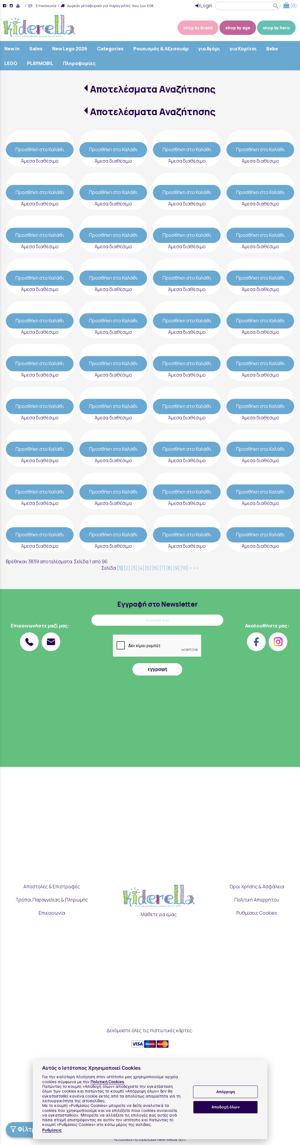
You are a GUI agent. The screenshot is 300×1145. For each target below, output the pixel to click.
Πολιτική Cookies (107, 1081)
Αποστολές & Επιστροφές (51, 886)
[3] (134, 568)
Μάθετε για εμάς (159, 914)
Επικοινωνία (45, 5)
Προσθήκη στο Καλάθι (40, 149)
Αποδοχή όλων (226, 1107)
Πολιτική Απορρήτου (256, 899)
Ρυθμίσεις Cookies (256, 913)
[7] (162, 568)
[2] (127, 568)
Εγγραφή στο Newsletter (157, 604)
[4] (141, 568)
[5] (148, 568)
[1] (120, 568)
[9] (176, 568)
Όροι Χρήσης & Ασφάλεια (256, 886)
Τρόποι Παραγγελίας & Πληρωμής (52, 899)
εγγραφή (157, 669)
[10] (184, 568)
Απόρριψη (225, 1091)
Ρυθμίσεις (52, 1130)
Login (206, 5)
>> (196, 568)
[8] (169, 568)
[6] (155, 568)
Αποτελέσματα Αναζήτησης (153, 89)
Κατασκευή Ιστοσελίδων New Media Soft (150, 1139)
